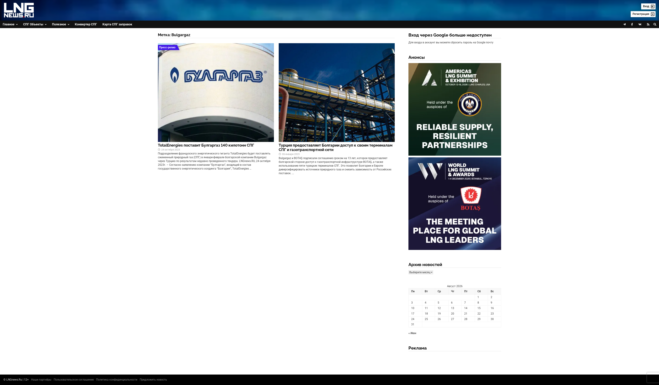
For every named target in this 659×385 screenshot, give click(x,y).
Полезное (59, 24)
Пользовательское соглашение (74, 379)
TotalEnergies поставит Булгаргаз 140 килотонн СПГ (206, 145)
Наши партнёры (41, 379)
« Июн (412, 333)
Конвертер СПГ (86, 24)
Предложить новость (153, 379)
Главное (8, 24)
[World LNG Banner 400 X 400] (454, 204)
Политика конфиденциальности (116, 379)
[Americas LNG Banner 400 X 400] (454, 110)
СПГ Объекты (33, 24)
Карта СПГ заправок (117, 24)
